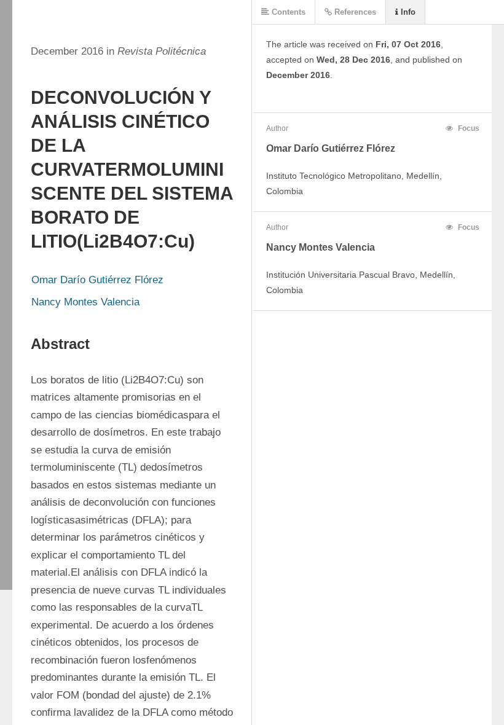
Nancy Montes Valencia (85, 302)
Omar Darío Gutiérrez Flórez (97, 280)
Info (406, 12)
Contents (287, 12)
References (354, 12)
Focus (467, 128)
